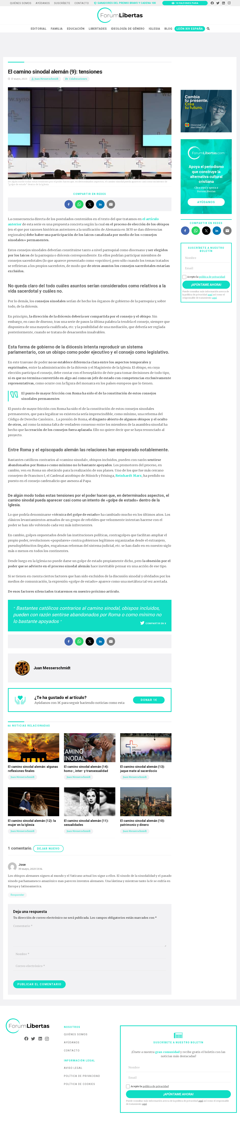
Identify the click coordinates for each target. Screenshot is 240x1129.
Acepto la (206, 276)
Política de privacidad (82, 1076)
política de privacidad (212, 276)
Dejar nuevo (48, 848)
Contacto (72, 1050)
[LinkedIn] (223, 3)
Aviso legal (73, 1068)
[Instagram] (229, 3)
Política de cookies (79, 1084)
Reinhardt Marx (128, 476)
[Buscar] (208, 28)
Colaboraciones (78, 78)
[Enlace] (120, 15)
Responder (17, 894)
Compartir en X (155, 623)
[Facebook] (212, 3)
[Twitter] (217, 3)
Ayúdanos (72, 1042)
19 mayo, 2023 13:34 (30, 868)
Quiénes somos (76, 1034)
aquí (210, 294)
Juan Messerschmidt (46, 78)
